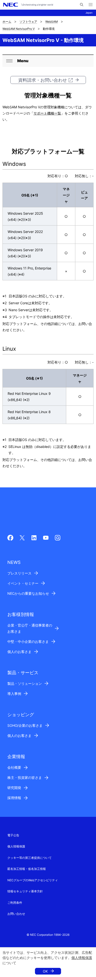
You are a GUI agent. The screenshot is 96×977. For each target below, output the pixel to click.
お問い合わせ (16, 914)
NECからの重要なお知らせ (28, 593)
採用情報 (14, 798)
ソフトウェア (28, 21)
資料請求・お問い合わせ (42, 80)
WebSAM (51, 21)
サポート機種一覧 (47, 113)
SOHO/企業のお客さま (25, 725)
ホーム (6, 21)
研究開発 (14, 787)
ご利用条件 (14, 902)
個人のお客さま (19, 652)
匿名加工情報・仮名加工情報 (26, 869)
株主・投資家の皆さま (24, 777)
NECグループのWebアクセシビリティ (32, 880)
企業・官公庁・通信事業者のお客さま (29, 628)
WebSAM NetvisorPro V (18, 29)
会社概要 (14, 767)
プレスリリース (19, 573)
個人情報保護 (81, 958)
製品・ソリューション (24, 683)
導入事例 (14, 693)
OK (45, 971)
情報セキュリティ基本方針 (25, 891)
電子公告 (13, 835)
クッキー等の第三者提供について (29, 858)
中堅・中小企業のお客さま (28, 641)
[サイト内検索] (81, 4)
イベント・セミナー (22, 583)
